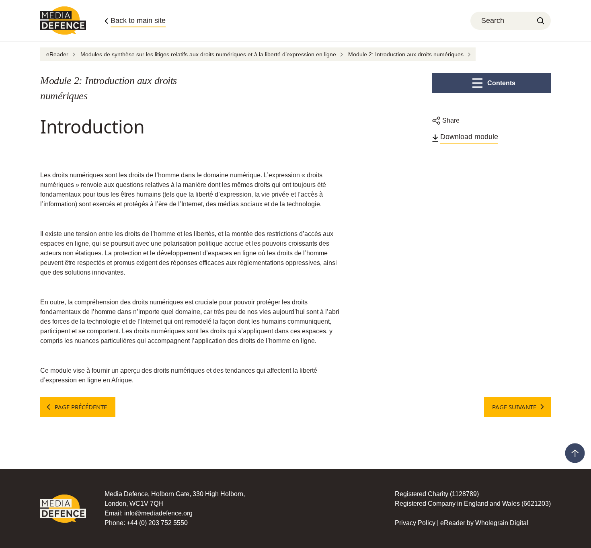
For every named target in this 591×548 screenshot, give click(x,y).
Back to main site (138, 20)
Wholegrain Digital (501, 522)
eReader (57, 54)
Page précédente (81, 407)
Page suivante (514, 407)
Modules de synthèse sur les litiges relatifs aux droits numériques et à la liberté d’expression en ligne (208, 54)
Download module (469, 137)
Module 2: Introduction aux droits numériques (406, 54)
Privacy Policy (415, 522)
